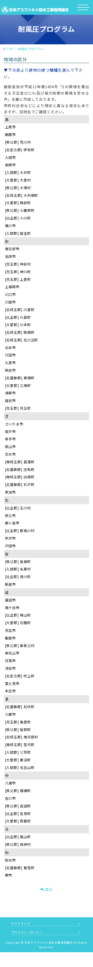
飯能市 (10, 637)
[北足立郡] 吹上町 (20, 675)
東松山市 (12, 652)
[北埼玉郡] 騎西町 (20, 332)
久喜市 (10, 362)
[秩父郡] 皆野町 (18, 729)
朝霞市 (10, 134)
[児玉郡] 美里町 (18, 721)
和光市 (10, 860)
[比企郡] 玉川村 (18, 507)
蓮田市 (10, 600)
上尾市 (10, 126)
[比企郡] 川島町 (18, 317)
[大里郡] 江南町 (18, 385)
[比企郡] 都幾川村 (20, 530)
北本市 (10, 347)
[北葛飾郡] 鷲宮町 (20, 867)
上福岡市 (12, 286)
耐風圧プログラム (30, 49)
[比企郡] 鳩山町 (18, 615)
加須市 (10, 256)
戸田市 (10, 545)
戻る (48, 889)
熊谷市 (10, 370)
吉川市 (10, 798)
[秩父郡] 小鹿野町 (20, 210)
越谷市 (10, 400)
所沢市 (10, 538)
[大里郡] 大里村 (18, 180)
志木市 (10, 454)
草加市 (10, 492)
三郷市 (10, 714)
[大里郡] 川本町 (18, 324)
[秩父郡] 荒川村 (18, 142)
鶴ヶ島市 (12, 522)
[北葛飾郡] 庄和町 (20, 469)
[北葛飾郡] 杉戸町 (20, 484)
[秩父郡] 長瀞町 (18, 561)
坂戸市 (10, 431)
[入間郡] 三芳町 (18, 752)
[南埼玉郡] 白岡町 (20, 476)
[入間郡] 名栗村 (18, 569)
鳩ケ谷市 (12, 607)
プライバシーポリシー (27, 932)
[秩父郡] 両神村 (18, 844)
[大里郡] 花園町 (18, 622)
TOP (10, 49)
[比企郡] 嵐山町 (18, 836)
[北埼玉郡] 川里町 (20, 309)
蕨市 (8, 875)
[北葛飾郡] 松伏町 (20, 706)
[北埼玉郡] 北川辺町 (21, 339)
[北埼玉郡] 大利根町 (21, 195)
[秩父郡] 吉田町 (18, 805)
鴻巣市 (10, 392)
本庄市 (10, 690)
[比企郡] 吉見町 (18, 813)
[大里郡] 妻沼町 (18, 759)
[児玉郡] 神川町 (18, 271)
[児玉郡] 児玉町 (18, 408)
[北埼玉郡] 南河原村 (21, 736)
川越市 (10, 302)
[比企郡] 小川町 (18, 218)
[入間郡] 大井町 (18, 172)
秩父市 (10, 515)
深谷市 (10, 668)
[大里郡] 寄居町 (18, 820)
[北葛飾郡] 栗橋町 (20, 377)
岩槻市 (10, 164)
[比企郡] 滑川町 (18, 576)
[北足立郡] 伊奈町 (20, 149)
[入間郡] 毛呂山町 (20, 767)
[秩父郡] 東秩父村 (20, 645)
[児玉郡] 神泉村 (18, 264)
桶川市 (10, 225)
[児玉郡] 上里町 (18, 279)
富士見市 (12, 683)
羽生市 (10, 630)
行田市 (10, 354)
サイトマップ (20, 923)
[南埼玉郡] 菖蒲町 (20, 461)
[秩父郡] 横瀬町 (18, 790)
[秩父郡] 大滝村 (18, 187)
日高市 (10, 660)
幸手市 (10, 438)
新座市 (10, 584)
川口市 (10, 294)
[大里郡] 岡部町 (18, 202)
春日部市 (12, 248)
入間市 (10, 157)
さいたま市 (14, 423)
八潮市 (10, 783)
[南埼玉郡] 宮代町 (20, 744)
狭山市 (10, 446)
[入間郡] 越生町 (18, 233)
